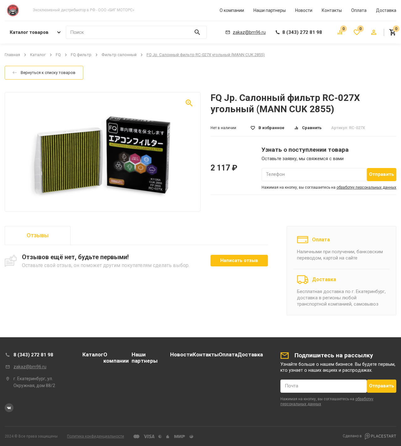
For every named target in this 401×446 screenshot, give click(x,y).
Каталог (38, 54)
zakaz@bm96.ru (29, 366)
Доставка (386, 10)
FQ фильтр (81, 54)
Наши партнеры (269, 10)
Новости (303, 10)
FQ (58, 54)
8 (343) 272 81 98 (33, 355)
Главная (12, 54)
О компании (232, 10)
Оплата (359, 10)
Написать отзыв (239, 260)
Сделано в (353, 436)
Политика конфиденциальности (95, 436)
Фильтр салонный (119, 54)
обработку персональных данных (366, 187)
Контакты (332, 10)
